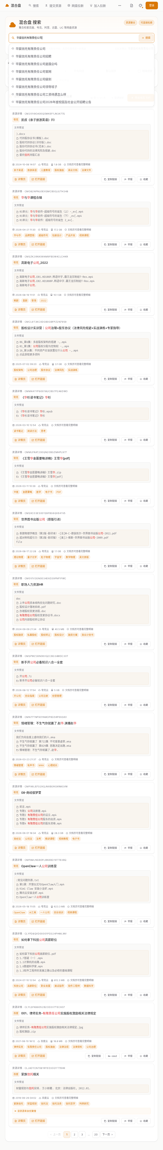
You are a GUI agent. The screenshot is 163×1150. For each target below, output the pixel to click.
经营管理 (57, 695)
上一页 (57, 1134)
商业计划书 (87, 634)
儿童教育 (45, 170)
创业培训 (58, 912)
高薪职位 (32, 985)
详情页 (21, 179)
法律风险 (59, 370)
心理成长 (52, 765)
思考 (43, 431)
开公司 (17, 695)
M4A (41, 765)
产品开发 (70, 235)
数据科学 (88, 985)
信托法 (44, 1103)
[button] (140, 5)
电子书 (48, 492)
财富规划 (32, 1103)
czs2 (114, 1056)
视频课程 (84, 235)
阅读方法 (32, 431)
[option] (81, 48)
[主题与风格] (140, 5)
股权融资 (18, 634)
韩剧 (16, 300)
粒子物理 (45, 557)
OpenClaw (19, 912)
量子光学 (32, 557)
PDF (58, 492)
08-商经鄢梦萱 (31, 792)
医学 (38, 492)
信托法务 (57, 1103)
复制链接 (112, 179)
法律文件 (86, 170)
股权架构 (18, 370)
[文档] (131, 5)
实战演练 (72, 370)
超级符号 (43, 235)
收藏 (145, 179)
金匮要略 (27, 492)
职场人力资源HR (32, 584)
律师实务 (18, 1046)
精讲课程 (50, 838)
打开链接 (40, 179)
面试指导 (59, 985)
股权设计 (59, 634)
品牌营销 (29, 235)
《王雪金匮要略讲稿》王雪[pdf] (45, 458)
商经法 (17, 838)
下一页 (106, 1134)
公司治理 (32, 370)
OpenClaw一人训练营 (39, 866)
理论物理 (18, 557)
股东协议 (45, 370)
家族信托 (18, 1103)
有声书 (30, 765)
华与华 (17, 235)
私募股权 (32, 634)
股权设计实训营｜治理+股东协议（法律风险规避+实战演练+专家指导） (71, 328)
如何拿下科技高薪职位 (39, 939)
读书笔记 (18, 431)
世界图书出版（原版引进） (42, 519)
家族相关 (30, 1074)
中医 (16, 492)
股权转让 (45, 634)
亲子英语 (18, 170)
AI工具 (32, 912)
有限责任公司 (34, 1046)
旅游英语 (32, 170)
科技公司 (18, 985)
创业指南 (29, 695)
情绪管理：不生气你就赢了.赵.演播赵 (48, 723)
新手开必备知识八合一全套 (42, 662)
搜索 (147, 37)
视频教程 (63, 838)
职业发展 (45, 985)
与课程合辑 (31, 197)
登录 (151, 5)
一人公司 (45, 912)
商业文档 (72, 170)
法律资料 (77, 1046)
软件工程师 (74, 985)
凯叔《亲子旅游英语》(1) (38, 120)
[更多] (120, 5)
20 (96, 1134)
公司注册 (43, 695)
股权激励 (59, 170)
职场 (34, 300)
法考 (38, 838)
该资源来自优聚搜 (26, 1111)
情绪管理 (18, 765)
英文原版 (84, 557)
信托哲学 (70, 1103)
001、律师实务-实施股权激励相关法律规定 (58, 1013)
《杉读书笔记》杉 (36, 397)
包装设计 (57, 235)
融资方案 (72, 634)
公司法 (28, 838)
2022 (43, 300)
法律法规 (64, 1046)
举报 (130, 179)
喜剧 (25, 300)
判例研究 (84, 1103)
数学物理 (70, 557)
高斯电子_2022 (34, 262)
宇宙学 (58, 557)
